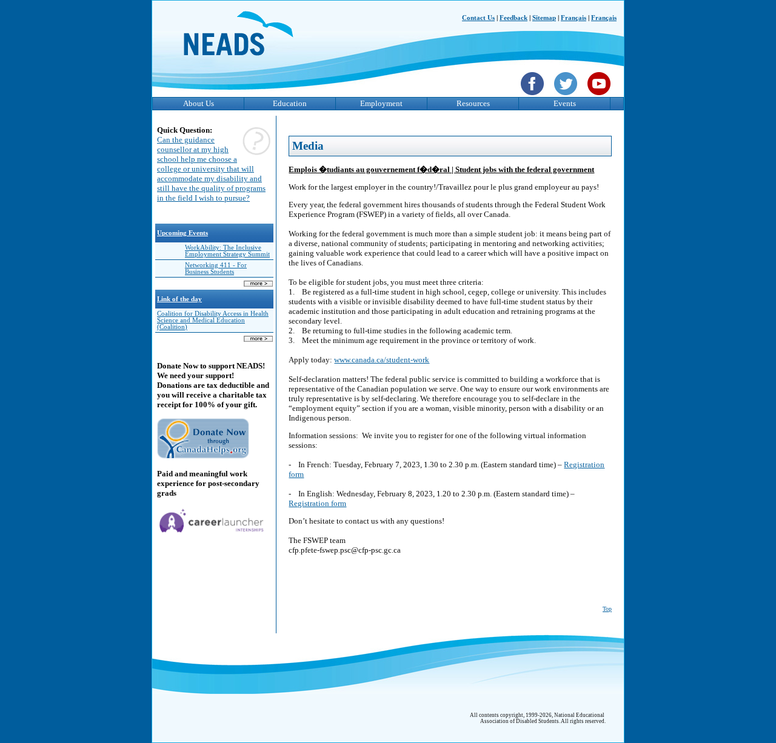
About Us (198, 103)
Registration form (317, 503)
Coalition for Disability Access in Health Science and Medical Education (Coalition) (213, 320)
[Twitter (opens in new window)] (567, 96)
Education (290, 103)
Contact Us (478, 18)
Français (573, 18)
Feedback (513, 18)
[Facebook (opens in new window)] (534, 96)
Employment (381, 103)
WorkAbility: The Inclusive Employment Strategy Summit (227, 251)
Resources (473, 103)
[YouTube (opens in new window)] (600, 96)
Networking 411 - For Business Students (216, 268)
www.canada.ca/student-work (381, 359)
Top (607, 608)
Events (565, 103)
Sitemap (544, 18)
